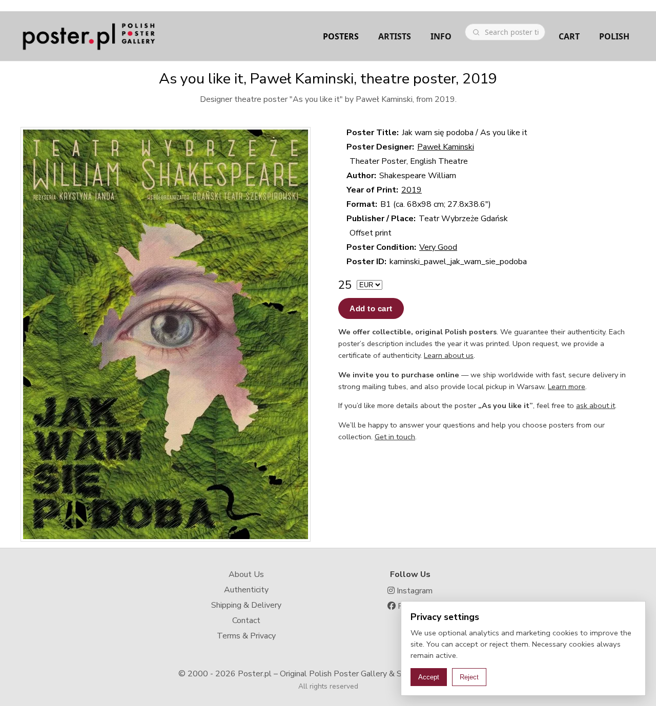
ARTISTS (394, 36)
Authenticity (246, 589)
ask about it (595, 405)
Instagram (414, 590)
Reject (469, 677)
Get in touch (395, 437)
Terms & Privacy (246, 635)
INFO (441, 36)
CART (569, 36)
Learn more (566, 386)
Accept (428, 677)
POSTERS (341, 36)
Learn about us (449, 355)
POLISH (614, 36)
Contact (246, 620)
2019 (411, 190)
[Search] (476, 32)
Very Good (438, 247)
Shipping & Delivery (246, 605)
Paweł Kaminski (445, 147)
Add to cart (371, 308)
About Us (246, 574)
